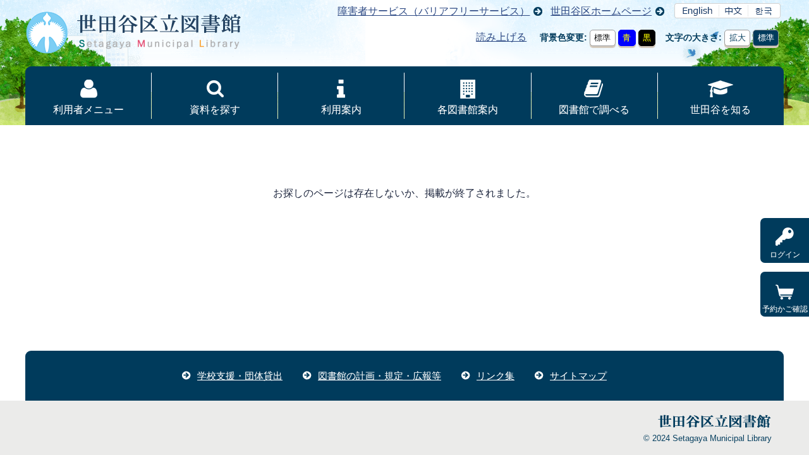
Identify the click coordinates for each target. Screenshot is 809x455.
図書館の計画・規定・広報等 (379, 375)
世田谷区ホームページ (601, 11)
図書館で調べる (594, 109)
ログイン (785, 254)
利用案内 (341, 109)
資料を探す (215, 109)
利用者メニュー (88, 109)
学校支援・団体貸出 (240, 375)
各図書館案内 (467, 109)
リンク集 (495, 375)
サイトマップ (578, 375)
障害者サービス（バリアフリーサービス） (434, 11)
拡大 (737, 37)
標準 (602, 37)
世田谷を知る (720, 109)
